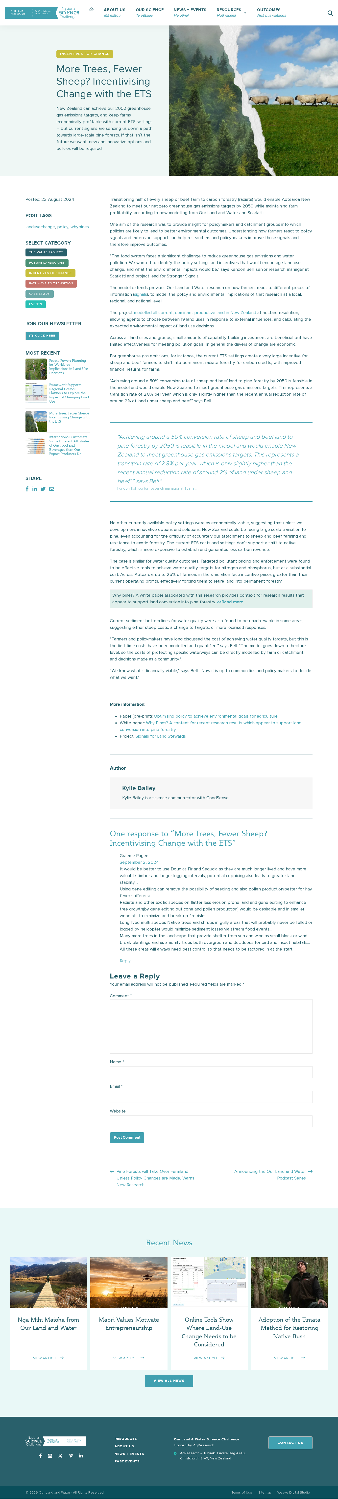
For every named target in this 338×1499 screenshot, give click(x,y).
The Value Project (46, 252)
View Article (45, 1358)
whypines (80, 226)
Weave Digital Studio (293, 1492)
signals (140, 294)
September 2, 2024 (139, 862)
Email (116, 1086)
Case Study (39, 294)
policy (62, 226)
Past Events (127, 1461)
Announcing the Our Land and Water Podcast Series (270, 1175)
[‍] (91, 13)
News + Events (129, 1454)
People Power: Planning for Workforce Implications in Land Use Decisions (68, 366)
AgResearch (204, 1445)
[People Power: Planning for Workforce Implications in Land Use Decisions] (36, 368)
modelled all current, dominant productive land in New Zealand (195, 312)
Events (35, 304)
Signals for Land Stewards (161, 736)
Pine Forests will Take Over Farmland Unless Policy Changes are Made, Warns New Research (155, 1178)
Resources (126, 1439)
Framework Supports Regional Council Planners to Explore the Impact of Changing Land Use (69, 393)
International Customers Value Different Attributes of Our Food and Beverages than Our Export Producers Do (69, 445)
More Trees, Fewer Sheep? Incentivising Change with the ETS (69, 417)
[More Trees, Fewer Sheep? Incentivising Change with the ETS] (36, 421)
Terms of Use (241, 1492)
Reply (125, 960)
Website (118, 1111)
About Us (124, 1446)
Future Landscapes (47, 262)
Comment (121, 996)
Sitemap (264, 1492)
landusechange (40, 226)
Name (117, 1062)
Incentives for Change (50, 273)
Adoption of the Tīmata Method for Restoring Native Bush (289, 1328)
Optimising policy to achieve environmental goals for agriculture (216, 716)
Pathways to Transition (51, 283)
